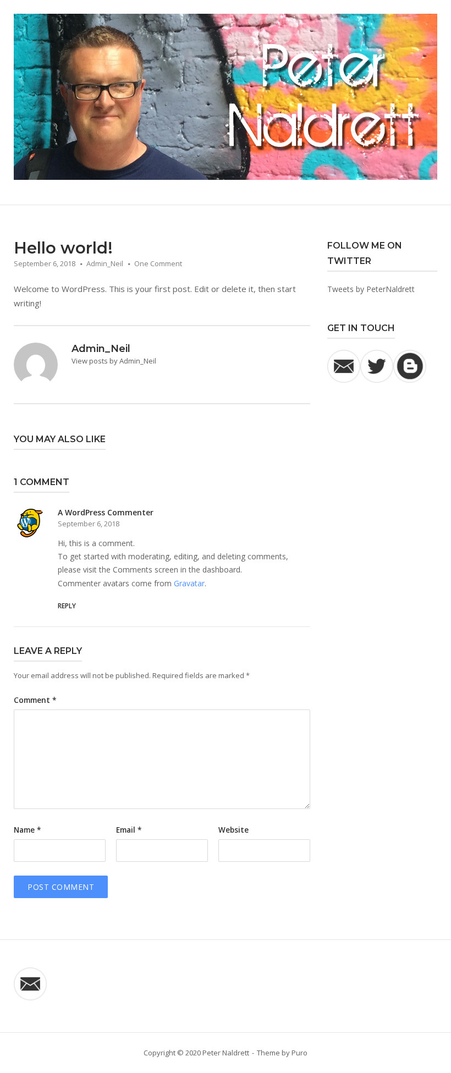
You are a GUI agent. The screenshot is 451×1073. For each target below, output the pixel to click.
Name (27, 830)
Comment (35, 700)
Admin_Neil (104, 263)
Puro (299, 1053)
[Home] (225, 95)
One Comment (158, 263)
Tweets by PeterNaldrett (371, 289)
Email (128, 830)
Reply (67, 605)
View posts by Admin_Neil (114, 361)
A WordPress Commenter (105, 512)
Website (233, 830)
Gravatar (189, 583)
